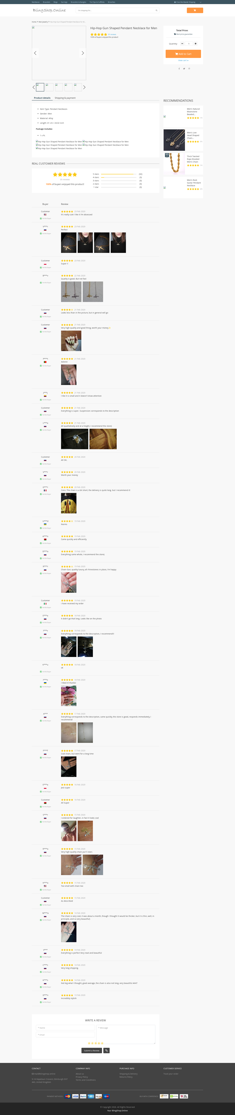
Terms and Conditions (86, 1080)
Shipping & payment (65, 97)
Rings (56, 2)
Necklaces (36, 2)
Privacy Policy (82, 1077)
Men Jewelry (43, 22)
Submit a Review (91, 1050)
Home (34, 22)
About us (80, 1073)
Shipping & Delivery (128, 1073)
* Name (41, 1028)
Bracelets (46, 2)
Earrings (64, 2)
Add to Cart (184, 53)
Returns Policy (126, 1077)
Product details (42, 97)
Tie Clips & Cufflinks (97, 2)
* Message (103, 1028)
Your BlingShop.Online (117, 1110)
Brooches (111, 2)
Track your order (170, 1073)
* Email (41, 1034)
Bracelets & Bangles (78, 2)
